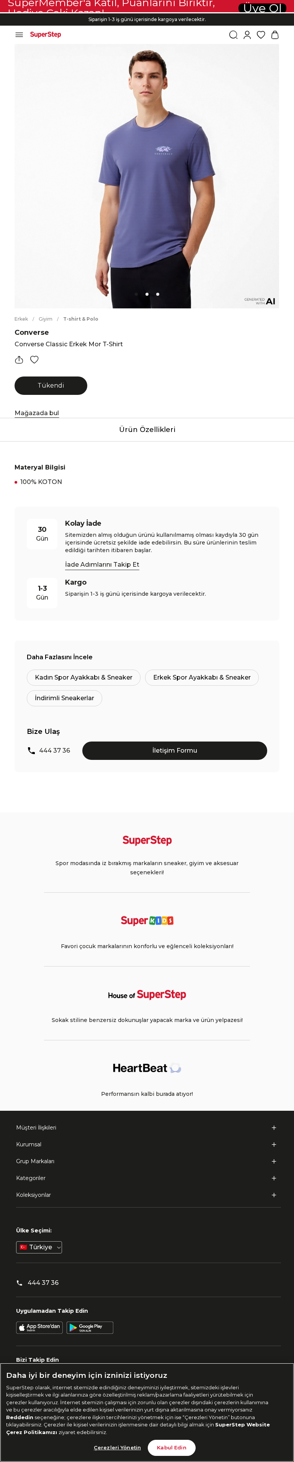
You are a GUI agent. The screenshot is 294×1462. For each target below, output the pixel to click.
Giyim (45, 319)
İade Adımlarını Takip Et (102, 564)
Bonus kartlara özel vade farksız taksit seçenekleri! (147, 13)
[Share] (19, 359)
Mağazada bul (37, 413)
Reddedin (19, 1417)
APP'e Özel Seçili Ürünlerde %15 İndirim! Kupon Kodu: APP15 (147, 21)
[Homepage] (45, 34)
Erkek (21, 319)
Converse (32, 332)
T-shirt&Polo (80, 319)
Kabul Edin (171, 1447)
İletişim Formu (174, 750)
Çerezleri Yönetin (117, 1447)
